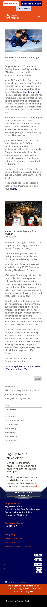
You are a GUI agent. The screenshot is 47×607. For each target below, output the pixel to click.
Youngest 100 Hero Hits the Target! (22, 57)
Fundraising (10, 428)
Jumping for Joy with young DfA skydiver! (20, 232)
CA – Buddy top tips (14, 420)
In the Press (10, 432)
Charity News (11, 424)
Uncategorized (12, 440)
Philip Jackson (11, 398)
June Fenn (9, 394)
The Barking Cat (31, 92)
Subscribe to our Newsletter (23, 494)
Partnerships (11, 436)
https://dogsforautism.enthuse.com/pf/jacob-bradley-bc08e (23, 368)
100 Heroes (10, 416)
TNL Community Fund (16, 390)
